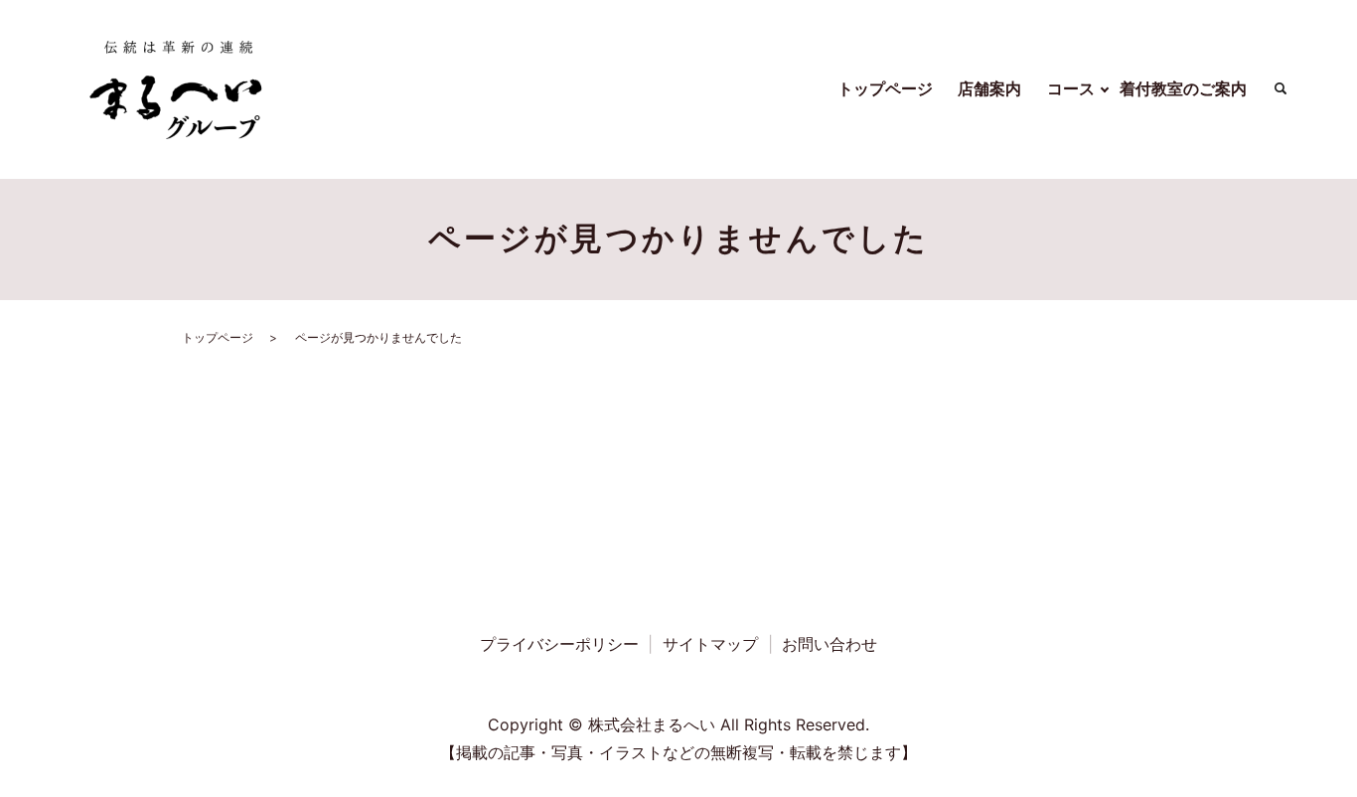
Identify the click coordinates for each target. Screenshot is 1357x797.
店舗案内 (989, 88)
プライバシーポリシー (559, 644)
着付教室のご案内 (1183, 88)
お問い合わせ (829, 644)
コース (1071, 88)
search (1280, 89)
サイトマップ (710, 644)
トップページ (885, 88)
